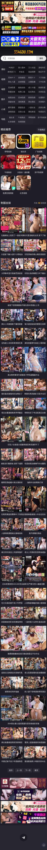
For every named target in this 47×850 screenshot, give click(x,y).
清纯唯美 (21, 101)
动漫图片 (41, 97)
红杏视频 (11, 121)
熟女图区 (31, 101)
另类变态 (41, 92)
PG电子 (12, 67)
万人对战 (31, 67)
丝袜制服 (21, 82)
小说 (3, 109)
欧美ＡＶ (31, 77)
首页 (11, 770)
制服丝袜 (11, 92)
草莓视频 (31, 117)
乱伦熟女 (31, 92)
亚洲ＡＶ (11, 77)
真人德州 (21, 67)
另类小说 (21, 111)
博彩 (3, 69)
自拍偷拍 (21, 77)
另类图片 (41, 101)
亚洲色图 (21, 97)
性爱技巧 (41, 111)
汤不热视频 (42, 117)
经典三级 (21, 92)
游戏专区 (41, 67)
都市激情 (11, 107)
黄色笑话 (31, 111)
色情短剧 (21, 121)
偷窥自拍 (11, 97)
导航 (3, 119)
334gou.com (23, 52)
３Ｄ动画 (41, 77)
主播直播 (31, 82)
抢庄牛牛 (41, 72)
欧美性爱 (41, 87)
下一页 (28, 770)
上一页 (19, 770)
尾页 (36, 770)
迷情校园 (11, 111)
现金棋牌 (31, 72)
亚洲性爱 (11, 87)
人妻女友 (31, 107)
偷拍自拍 (21, 87)
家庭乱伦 (21, 107)
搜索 (41, 58)
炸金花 (21, 72)
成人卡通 (31, 87)
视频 (3, 79)
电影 (3, 89)
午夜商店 (21, 117)
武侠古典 (41, 107)
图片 (3, 99)
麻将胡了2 (12, 72)
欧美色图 (31, 97)
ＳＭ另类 (41, 82)
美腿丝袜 (11, 101)
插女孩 (11, 117)
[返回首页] (43, 845)
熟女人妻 (11, 82)
